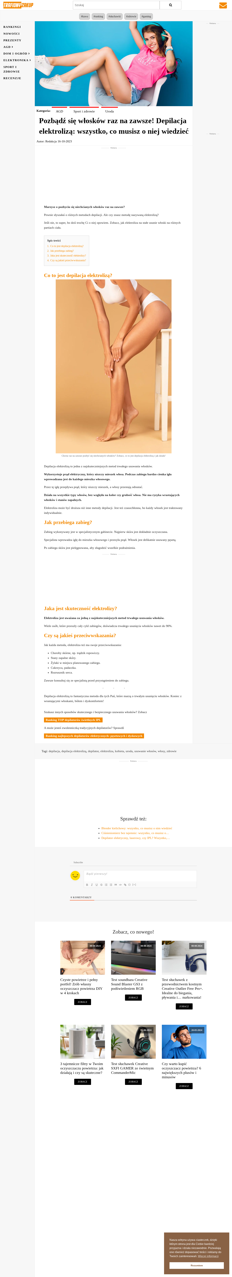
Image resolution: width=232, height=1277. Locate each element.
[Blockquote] (115, 885)
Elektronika (16, 60)
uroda (129, 751)
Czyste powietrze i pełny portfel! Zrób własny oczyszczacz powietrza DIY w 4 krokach (81, 986)
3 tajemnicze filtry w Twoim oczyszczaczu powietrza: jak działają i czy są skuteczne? (81, 1068)
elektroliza (106, 751)
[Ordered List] (106, 885)
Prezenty (12, 40)
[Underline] (96, 885)
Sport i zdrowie (11, 69)
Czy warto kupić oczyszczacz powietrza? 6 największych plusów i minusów (181, 1070)
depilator (93, 751)
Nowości (11, 33)
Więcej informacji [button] (208, 1256)
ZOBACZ (82, 1002)
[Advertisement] (114, 173)
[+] (134, 884)
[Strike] (101, 885)
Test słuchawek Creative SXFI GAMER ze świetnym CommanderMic (132, 1068)
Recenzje (12, 78)
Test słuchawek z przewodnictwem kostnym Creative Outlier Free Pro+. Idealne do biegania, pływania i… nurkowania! (182, 988)
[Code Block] (120, 885)
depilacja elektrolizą (73, 751)
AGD (7, 47)
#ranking (98, 16)
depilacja (54, 751)
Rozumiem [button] (197, 1265)
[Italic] (92, 885)
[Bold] (87, 885)
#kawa (84, 16)
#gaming (146, 16)
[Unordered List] (111, 885)
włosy (161, 751)
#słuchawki (115, 16)
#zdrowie (131, 16)
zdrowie (171, 751)
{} (129, 884)
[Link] (125, 885)
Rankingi (12, 27)
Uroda (109, 111)
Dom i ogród (15, 53)
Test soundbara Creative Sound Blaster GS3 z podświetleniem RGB (129, 984)
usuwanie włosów (145, 751)
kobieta (119, 751)
